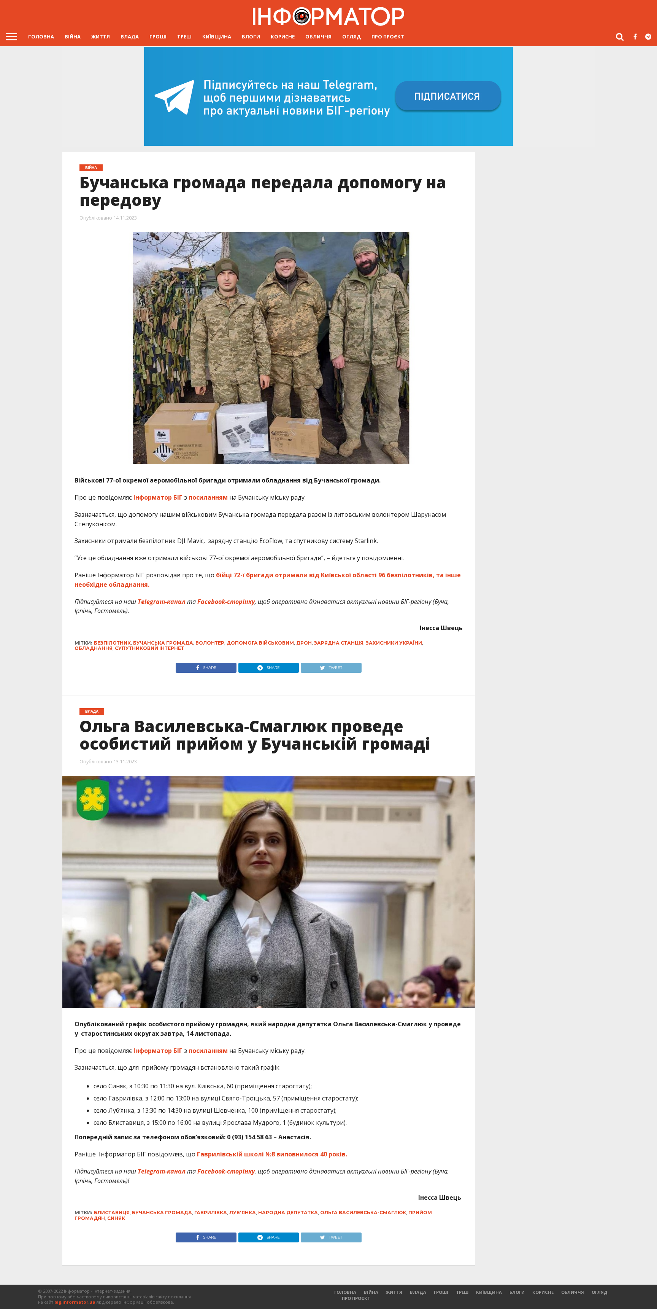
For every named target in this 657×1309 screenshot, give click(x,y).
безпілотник (112, 643)
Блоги (251, 36)
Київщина (216, 36)
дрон (304, 643)
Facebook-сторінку (226, 601)
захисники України (394, 643)
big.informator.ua (74, 1302)
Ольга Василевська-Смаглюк (363, 1212)
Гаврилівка (210, 1212)
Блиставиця (112, 1212)
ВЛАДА (130, 36)
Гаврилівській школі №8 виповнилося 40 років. (272, 1154)
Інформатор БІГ (157, 497)
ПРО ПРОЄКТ (387, 36)
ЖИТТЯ (100, 36)
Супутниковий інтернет (149, 648)
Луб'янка (242, 1212)
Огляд (351, 36)
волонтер (209, 643)
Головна (41, 36)
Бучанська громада (163, 643)
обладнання (94, 648)
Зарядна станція (338, 643)
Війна (73, 36)
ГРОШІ (158, 36)
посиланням (208, 497)
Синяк (116, 1218)
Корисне (283, 36)
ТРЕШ (184, 36)
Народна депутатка (288, 1212)
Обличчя (318, 36)
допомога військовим (260, 643)
